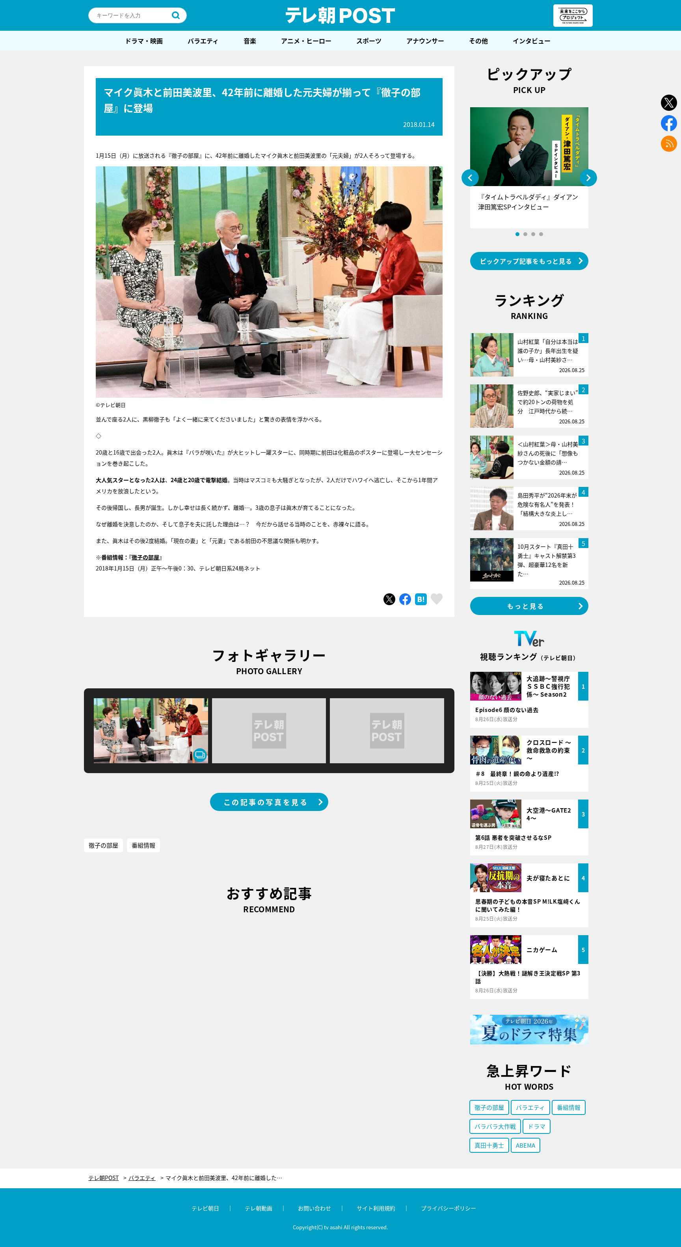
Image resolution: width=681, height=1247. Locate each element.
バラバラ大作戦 (495, 1126)
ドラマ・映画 (144, 40)
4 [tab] (541, 234)
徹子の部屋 (145, 557)
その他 (478, 40)
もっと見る (526, 606)
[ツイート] (389, 599)
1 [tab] (517, 234)
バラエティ (203, 40)
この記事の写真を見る (266, 802)
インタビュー (532, 40)
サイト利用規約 (376, 1208)
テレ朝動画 (258, 1208)
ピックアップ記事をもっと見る (526, 261)
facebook (669, 123)
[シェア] (405, 599)
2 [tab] (525, 234)
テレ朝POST (340, 15)
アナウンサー (425, 40)
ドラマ (536, 1126)
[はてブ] (421, 599)
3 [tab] (533, 234)
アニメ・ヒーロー (306, 40)
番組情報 (143, 845)
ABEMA (525, 1145)
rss (669, 144)
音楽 (250, 40)
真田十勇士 (489, 1145)
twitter (669, 103)
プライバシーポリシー (448, 1208)
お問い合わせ (314, 1208)
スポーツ (368, 40)
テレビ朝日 (205, 1208)
